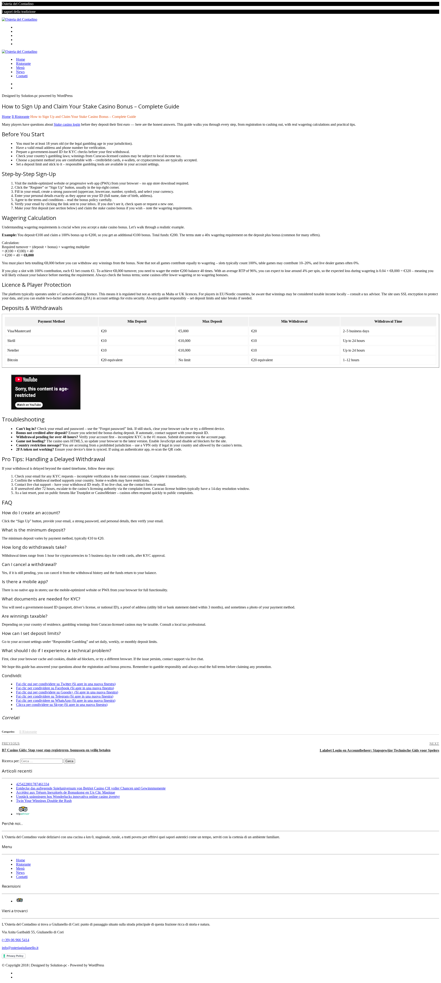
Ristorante (23, 31)
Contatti (22, 44)
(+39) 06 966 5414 (15, 940)
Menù (20, 35)
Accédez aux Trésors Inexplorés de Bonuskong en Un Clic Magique (65, 792)
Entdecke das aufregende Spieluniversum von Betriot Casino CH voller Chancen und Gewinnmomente (91, 788)
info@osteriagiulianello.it (20, 948)
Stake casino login (67, 124)
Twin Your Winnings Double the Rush (44, 801)
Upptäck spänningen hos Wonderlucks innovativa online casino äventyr (68, 796)
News (20, 40)
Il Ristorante (28, 732)
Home (20, 27)
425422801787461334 (32, 784)
